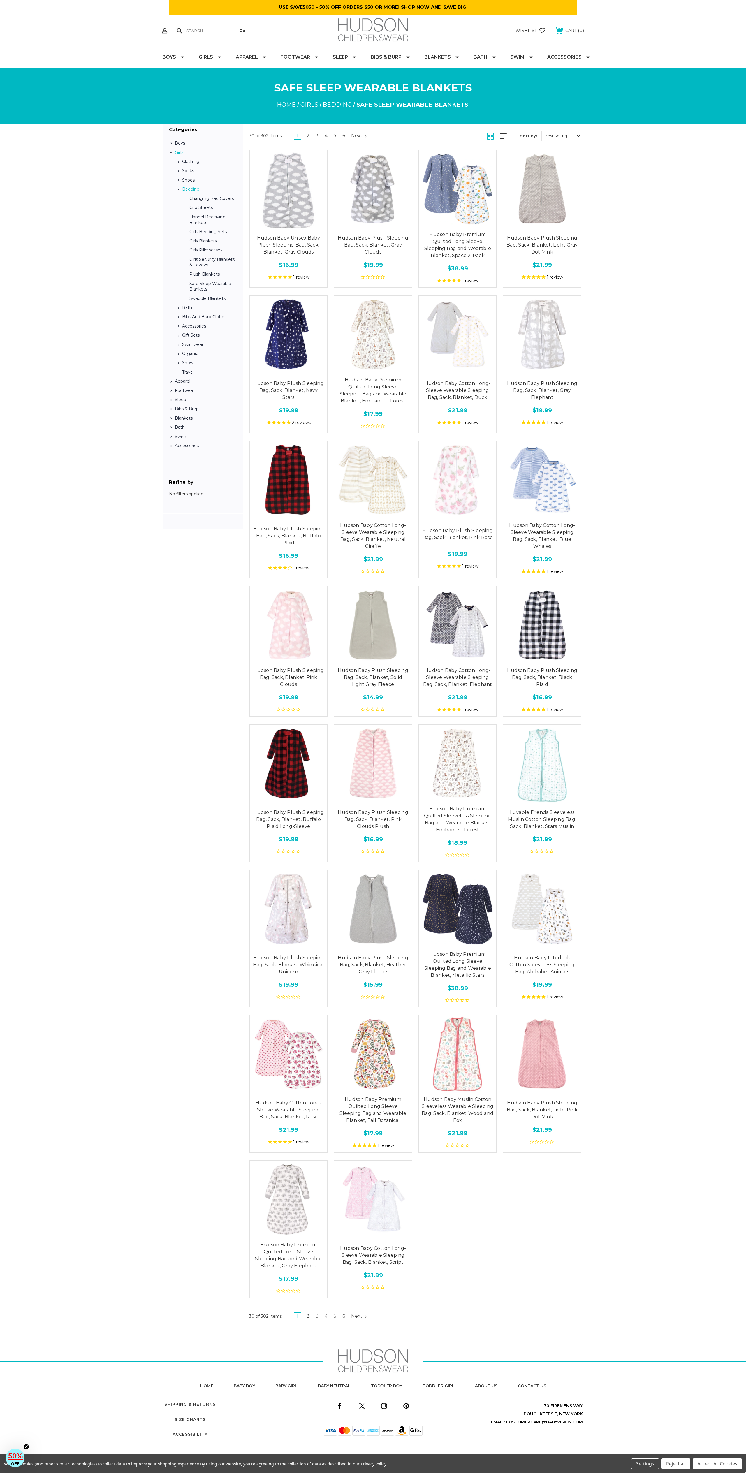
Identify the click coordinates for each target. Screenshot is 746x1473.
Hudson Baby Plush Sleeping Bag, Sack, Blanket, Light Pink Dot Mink (542, 1110)
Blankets (437, 57)
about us (486, 1385)
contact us (532, 1385)
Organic (190, 353)
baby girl (286, 1385)
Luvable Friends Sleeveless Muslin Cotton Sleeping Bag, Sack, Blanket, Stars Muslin (542, 819)
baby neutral (334, 1385)
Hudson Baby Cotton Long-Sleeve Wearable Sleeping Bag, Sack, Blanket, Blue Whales (542, 535)
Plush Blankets (204, 274)
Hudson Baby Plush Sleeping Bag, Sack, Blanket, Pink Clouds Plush (373, 819)
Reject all (676, 1463)
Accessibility (190, 1434)
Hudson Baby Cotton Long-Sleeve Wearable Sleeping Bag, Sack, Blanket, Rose (288, 1110)
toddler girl (439, 1385)
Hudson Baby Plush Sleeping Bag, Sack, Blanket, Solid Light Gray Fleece (373, 677)
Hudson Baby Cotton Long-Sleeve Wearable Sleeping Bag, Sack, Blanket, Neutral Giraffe (373, 535)
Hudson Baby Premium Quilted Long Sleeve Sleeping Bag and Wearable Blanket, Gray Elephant (288, 1255)
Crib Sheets (201, 207)
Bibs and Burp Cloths (203, 316)
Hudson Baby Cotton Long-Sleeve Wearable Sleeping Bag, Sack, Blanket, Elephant (457, 677)
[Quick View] (275, 225)
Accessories (564, 57)
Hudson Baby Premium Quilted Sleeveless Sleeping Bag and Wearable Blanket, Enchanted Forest (457, 819)
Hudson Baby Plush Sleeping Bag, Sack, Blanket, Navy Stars (288, 390)
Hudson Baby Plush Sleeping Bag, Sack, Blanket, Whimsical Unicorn (288, 964)
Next (357, 135)
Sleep (340, 57)
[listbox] (562, 136)
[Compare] (301, 225)
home (206, 1385)
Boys (169, 57)
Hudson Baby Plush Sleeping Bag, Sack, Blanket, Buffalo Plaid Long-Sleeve (288, 819)
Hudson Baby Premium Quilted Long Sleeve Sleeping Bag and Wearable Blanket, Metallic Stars (457, 964)
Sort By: (528, 135)
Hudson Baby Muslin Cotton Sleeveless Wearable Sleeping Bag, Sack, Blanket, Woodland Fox (457, 1110)
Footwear (295, 57)
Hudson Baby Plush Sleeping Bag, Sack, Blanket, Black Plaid (542, 677)
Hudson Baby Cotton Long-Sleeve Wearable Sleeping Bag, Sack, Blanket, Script (373, 1255)
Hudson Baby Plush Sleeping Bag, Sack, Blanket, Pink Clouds (288, 677)
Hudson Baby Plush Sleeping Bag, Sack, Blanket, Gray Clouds (373, 245)
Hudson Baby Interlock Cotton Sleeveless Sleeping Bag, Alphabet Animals (542, 964)
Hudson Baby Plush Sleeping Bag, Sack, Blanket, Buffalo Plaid (288, 535)
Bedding (191, 189)
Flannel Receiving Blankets (207, 219)
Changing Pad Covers (211, 198)
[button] (15, 1458)
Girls (206, 57)
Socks (188, 170)
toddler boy (386, 1385)
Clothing (190, 161)
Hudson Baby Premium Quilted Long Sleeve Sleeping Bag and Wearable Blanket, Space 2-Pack (457, 245)
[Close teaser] (26, 1447)
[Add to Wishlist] (288, 225)
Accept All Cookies (717, 1463)
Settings (645, 1463)
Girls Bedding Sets (208, 231)
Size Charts (190, 1419)
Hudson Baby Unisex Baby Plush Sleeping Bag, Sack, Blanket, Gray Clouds (288, 245)
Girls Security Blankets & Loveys (212, 262)
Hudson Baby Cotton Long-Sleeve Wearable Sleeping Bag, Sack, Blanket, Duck (457, 390)
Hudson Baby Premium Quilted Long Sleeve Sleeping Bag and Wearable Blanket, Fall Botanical (372, 1110)
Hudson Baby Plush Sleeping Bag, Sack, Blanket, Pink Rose (457, 534)
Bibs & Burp (386, 57)
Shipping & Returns (190, 1404)
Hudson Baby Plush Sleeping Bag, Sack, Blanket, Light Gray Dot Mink (542, 245)
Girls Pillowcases (205, 250)
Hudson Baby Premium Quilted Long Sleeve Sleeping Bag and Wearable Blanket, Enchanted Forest (372, 390)
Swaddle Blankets (207, 298)
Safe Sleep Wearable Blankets (210, 286)
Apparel (247, 57)
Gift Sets (191, 335)
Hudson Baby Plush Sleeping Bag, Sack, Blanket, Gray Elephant (542, 390)
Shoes (188, 180)
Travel (188, 372)
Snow (187, 362)
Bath (481, 57)
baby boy (244, 1385)
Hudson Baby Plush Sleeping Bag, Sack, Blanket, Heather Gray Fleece (373, 964)
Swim (517, 57)
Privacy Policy (373, 1464)
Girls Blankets (203, 241)
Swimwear (192, 344)
